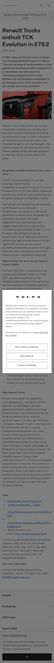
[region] (27, 331)
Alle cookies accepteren (27, 347)
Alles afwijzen (27, 356)
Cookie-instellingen (27, 365)
